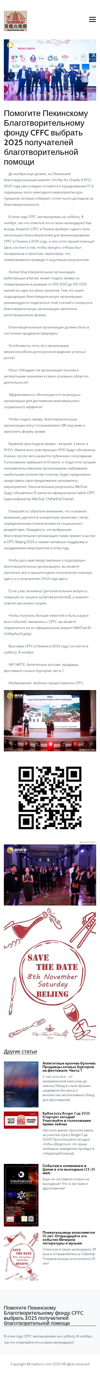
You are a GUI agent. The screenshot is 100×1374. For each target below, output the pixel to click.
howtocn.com (40, 1364)
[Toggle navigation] (92, 20)
